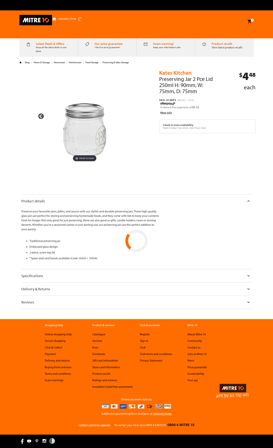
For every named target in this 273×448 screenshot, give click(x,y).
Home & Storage (42, 62)
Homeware (59, 62)
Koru (95, 347)
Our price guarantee (109, 44)
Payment (50, 354)
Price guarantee (197, 367)
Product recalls (222, 44)
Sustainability (195, 373)
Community (194, 341)
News (190, 360)
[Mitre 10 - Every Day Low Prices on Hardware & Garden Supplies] (36, 20)
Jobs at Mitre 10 (197, 354)
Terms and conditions (58, 373)
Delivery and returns (57, 360)
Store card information (106, 367)
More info (166, 112)
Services (97, 341)
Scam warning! (163, 44)
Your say (192, 380)
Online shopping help (58, 334)
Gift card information (105, 360)
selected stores (162, 413)
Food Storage (92, 62)
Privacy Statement (151, 360)
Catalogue (98, 334)
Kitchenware (75, 62)
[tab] (136, 201)
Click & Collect (53, 347)
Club (143, 347)
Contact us (193, 347)
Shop (27, 62)
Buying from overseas (58, 367)
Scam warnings (54, 380)
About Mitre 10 (196, 334)
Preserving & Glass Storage (115, 62)
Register (145, 334)
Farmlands (98, 354)
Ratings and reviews (104, 380)
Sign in (144, 341)
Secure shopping (55, 341)
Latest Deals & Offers (50, 44)
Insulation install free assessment (112, 386)
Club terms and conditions (156, 354)
